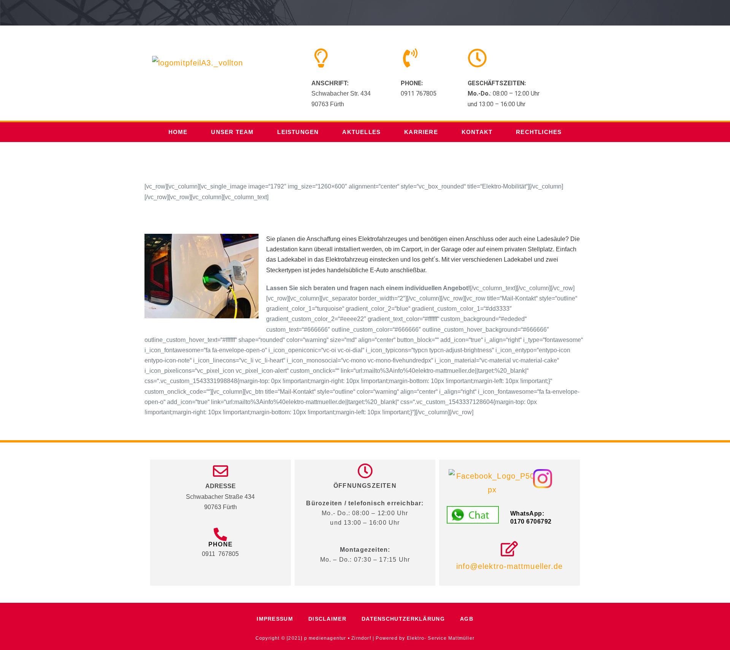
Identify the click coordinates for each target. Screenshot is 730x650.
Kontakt (477, 132)
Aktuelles (361, 132)
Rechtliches (539, 132)
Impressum (275, 619)
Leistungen (298, 132)
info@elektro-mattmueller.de (509, 566)
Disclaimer (327, 619)
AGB (466, 619)
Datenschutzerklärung (403, 619)
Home (178, 132)
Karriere (421, 132)
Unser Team (232, 132)
